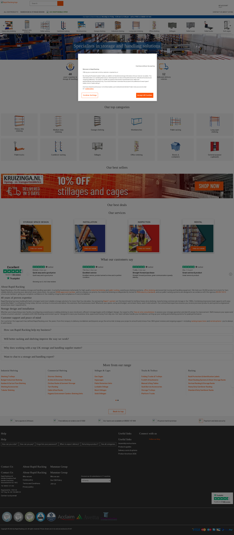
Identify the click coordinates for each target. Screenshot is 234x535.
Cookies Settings (90, 95)
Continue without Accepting (145, 66)
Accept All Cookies (144, 95)
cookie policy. (89, 88)
